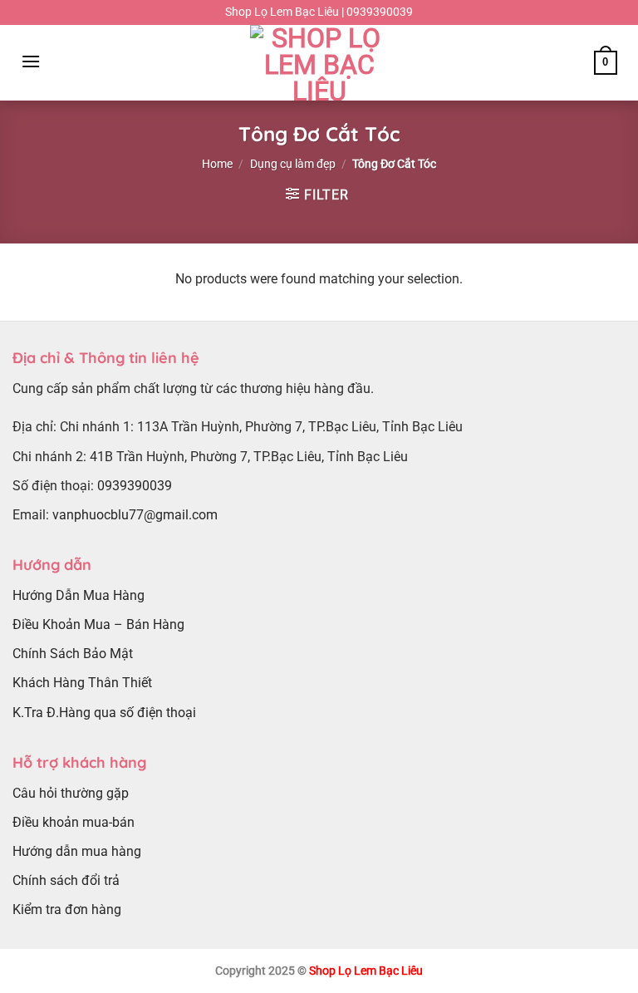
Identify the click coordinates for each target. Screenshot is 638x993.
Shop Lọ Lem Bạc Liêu (366, 971)
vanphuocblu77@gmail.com (135, 515)
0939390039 (134, 486)
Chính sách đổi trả (66, 880)
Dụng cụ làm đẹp (293, 163)
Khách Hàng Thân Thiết (82, 683)
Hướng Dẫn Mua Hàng (78, 595)
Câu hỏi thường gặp (70, 793)
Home (217, 163)
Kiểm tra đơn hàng (66, 909)
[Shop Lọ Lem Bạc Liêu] (319, 63)
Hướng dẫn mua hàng (76, 851)
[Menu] (30, 61)
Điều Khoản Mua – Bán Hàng (98, 624)
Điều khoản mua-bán (73, 822)
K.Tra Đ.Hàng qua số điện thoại (104, 712)
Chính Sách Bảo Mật (72, 653)
